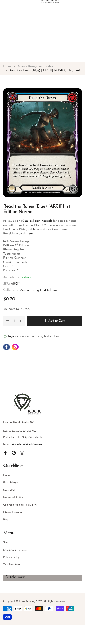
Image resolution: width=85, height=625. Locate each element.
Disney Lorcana (12, 512)
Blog (5, 519)
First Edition (10, 482)
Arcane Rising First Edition (38, 290)
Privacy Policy (11, 557)
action (19, 336)
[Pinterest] (14, 452)
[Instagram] (22, 452)
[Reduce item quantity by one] (7, 321)
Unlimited (9, 490)
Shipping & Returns (15, 550)
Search (7, 542)
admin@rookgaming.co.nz (26, 444)
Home (6, 475)
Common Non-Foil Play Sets (20, 505)
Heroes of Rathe (13, 497)
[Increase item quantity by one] (20, 321)
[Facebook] (5, 452)
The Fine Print (11, 564)
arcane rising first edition (43, 336)
